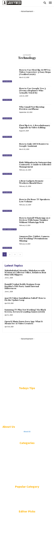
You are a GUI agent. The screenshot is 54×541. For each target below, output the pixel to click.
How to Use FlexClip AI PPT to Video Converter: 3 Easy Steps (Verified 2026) (35, 72)
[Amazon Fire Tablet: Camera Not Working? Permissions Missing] (10, 241)
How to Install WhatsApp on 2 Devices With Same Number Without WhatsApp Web (34, 220)
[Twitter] (18, 436)
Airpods (8, 61)
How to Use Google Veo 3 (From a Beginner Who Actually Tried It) (32, 90)
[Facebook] (4, 436)
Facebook (11, 436)
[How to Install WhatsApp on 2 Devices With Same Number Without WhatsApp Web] (10, 223)
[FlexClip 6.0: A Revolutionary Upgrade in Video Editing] (10, 130)
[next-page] (20, 254)
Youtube (37, 436)
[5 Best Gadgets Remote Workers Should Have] (10, 186)
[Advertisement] (27, 31)
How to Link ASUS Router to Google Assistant (34, 145)
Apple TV (14, 64)
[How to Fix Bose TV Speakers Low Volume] (10, 204)
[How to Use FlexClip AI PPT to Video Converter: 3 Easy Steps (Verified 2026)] (10, 75)
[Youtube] (31, 436)
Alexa (15, 61)
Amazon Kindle (24, 61)
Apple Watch (23, 64)
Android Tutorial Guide (39, 61)
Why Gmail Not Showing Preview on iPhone (31, 108)
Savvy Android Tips (9, 229)
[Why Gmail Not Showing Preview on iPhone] (10, 112)
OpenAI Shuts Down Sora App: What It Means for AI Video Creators (24, 322)
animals (6, 64)
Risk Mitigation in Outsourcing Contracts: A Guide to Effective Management (35, 164)
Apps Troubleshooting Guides (39, 64)
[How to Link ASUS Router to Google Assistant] (10, 149)
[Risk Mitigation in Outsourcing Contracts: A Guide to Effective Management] (10, 167)
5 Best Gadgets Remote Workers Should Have (31, 182)
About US (27, 431)
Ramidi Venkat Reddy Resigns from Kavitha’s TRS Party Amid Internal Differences (22, 286)
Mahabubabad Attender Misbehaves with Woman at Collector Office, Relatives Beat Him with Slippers (25, 272)
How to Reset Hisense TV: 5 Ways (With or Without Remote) (25, 519)
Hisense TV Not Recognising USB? (18, 530)
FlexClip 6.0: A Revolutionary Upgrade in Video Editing (34, 126)
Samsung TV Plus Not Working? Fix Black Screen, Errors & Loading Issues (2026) (25, 311)
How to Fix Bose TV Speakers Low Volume (34, 200)
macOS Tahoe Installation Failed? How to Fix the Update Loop (25, 299)
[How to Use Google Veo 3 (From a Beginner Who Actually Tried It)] (10, 93)
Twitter (24, 436)
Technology (7, 81)
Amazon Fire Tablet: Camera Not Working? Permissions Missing (34, 238)
